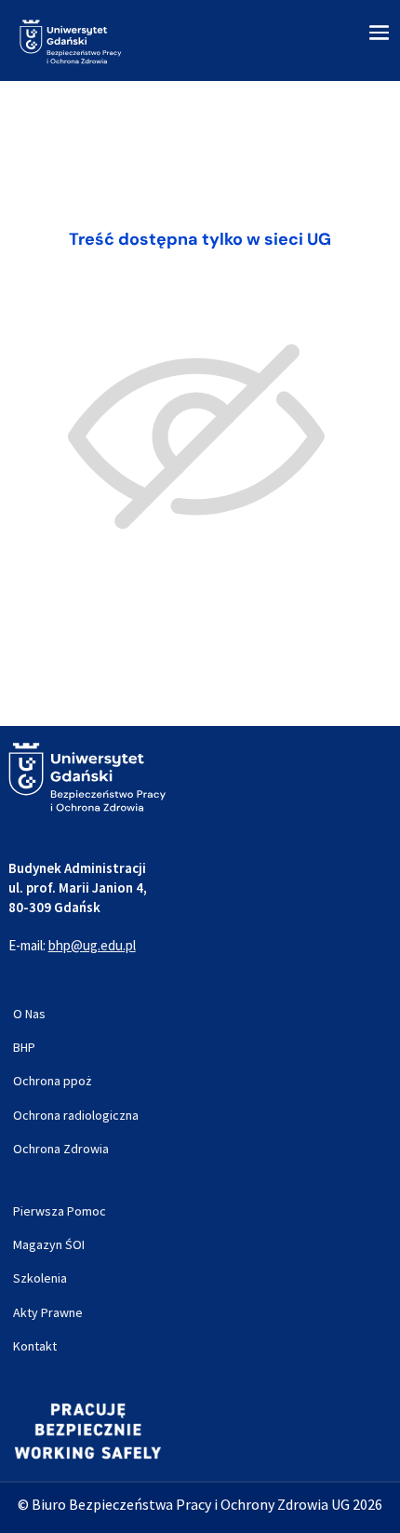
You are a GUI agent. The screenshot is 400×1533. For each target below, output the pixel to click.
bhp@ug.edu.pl (92, 945)
